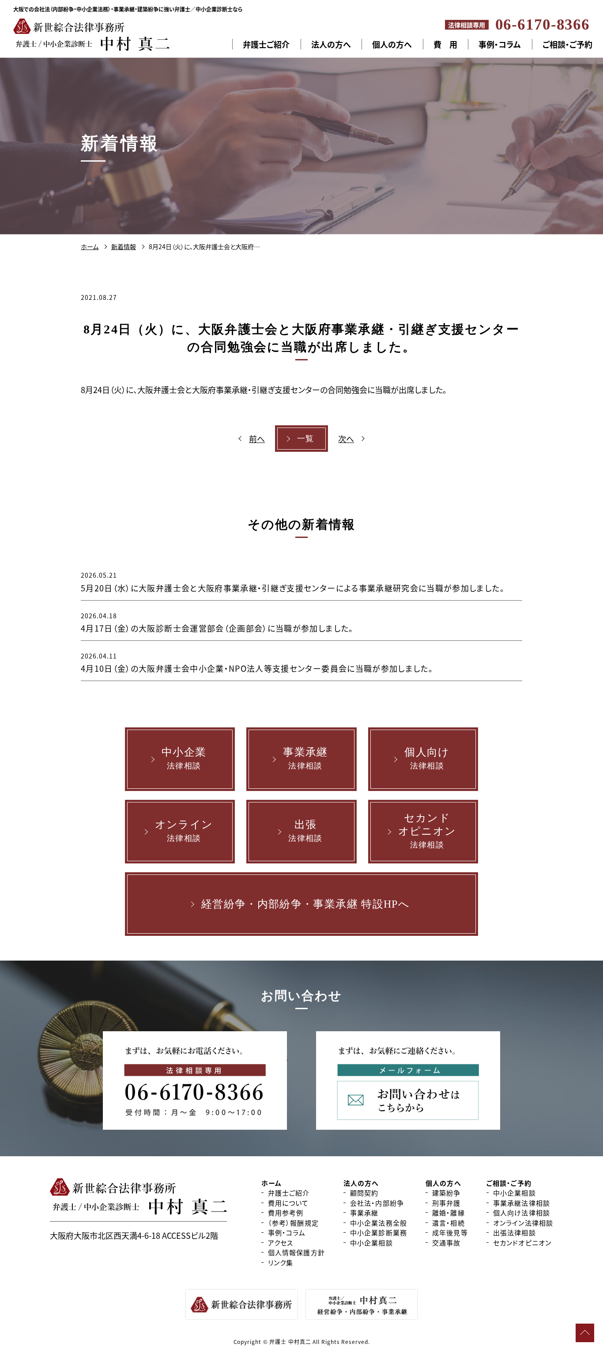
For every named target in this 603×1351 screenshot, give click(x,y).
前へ (257, 438)
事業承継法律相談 (521, 1202)
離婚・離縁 (448, 1212)
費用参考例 (286, 1212)
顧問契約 (364, 1192)
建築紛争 (446, 1192)
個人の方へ (392, 44)
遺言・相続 (448, 1222)
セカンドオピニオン (522, 1242)
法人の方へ (331, 44)
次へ (346, 438)
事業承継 (364, 1212)
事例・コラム (500, 44)
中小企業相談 (371, 1242)
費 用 (445, 44)
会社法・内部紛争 (377, 1202)
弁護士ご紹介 (266, 44)
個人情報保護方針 (296, 1252)
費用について (288, 1202)
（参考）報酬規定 (293, 1222)
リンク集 (281, 1262)
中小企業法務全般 (378, 1222)
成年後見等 (450, 1232)
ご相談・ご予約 (508, 1183)
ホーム (271, 1183)
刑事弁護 (446, 1202)
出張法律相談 (514, 1232)
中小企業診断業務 (378, 1232)
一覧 (305, 438)
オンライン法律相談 (523, 1222)
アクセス (281, 1242)
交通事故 (446, 1242)
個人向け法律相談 (521, 1212)
